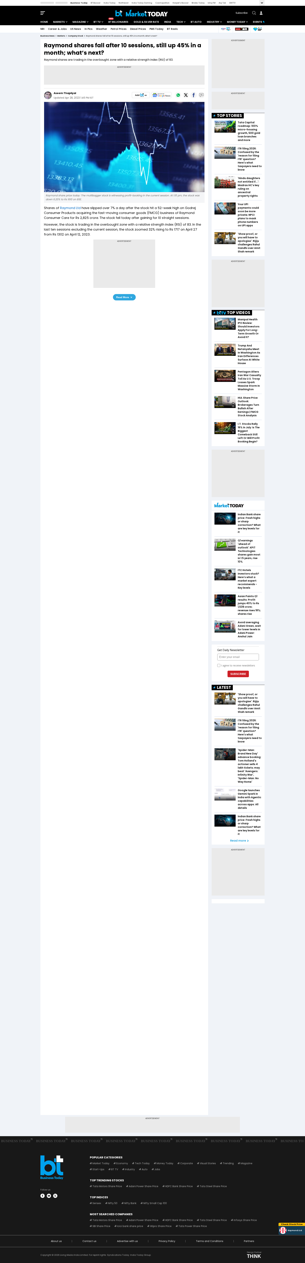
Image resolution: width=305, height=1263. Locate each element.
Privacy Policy (167, 1241)
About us (56, 1241)
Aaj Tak (222, 2)
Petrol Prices (119, 29)
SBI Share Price (101, 1226)
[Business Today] (141, 13)
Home (44, 22)
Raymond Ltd (70, 208)
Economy (122, 1163)
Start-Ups (98, 1169)
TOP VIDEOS (238, 312)
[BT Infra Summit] (226, 29)
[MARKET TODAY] (229, 506)
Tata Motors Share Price (107, 1186)
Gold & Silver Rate (146, 22)
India (167, 22)
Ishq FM (212, 2)
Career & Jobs (57, 29)
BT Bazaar (95, 2)
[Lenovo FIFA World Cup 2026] (241, 29)
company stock (75, 36)
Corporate (186, 1163)
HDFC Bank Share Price (179, 1186)
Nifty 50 (112, 1203)
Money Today (236, 22)
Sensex (96, 1203)
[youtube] (49, 1196)
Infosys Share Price (245, 1220)
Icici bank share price (130, 1226)
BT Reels (172, 29)
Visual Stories (208, 1163)
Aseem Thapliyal (65, 93)
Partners (249, 1241)
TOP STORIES (229, 115)
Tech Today (142, 1163)
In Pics (88, 29)
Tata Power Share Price (192, 1226)
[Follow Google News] (161, 95)
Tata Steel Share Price (213, 1186)
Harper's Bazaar (181, 2)
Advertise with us (127, 1241)
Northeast (123, 2)
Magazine (79, 22)
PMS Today (156, 29)
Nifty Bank (130, 1203)
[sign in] (261, 13)
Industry (213, 22)
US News (75, 29)
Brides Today (198, 2)
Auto (145, 1169)
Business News (47, 36)
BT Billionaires (118, 22)
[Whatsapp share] (178, 95)
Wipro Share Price (161, 1226)
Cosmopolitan (162, 2)
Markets (59, 22)
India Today (109, 2)
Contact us (89, 1241)
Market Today (100, 1163)
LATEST (224, 687)
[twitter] (55, 1196)
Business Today (79, 2)
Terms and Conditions (209, 1241)
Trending (228, 1163)
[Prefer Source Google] (141, 95)
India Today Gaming (142, 2)
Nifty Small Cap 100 (155, 1203)
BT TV (97, 22)
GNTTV (232, 2)
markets (61, 36)
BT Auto (196, 22)
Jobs (157, 1169)
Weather (101, 29)
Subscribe (242, 13)
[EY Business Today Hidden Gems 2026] (257, 29)
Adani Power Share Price (143, 1186)
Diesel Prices (138, 29)
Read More (122, 297)
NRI (42, 29)
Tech (179, 22)
